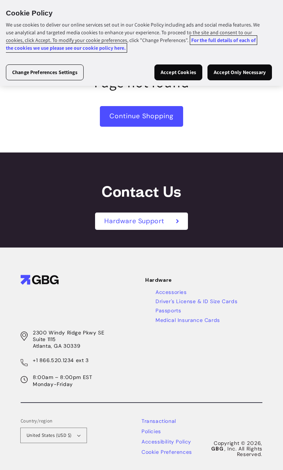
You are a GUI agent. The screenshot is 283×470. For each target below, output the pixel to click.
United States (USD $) (49, 435)
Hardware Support (135, 221)
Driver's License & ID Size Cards (196, 301)
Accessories (171, 292)
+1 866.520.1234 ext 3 (61, 360)
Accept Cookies (178, 72)
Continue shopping (141, 116)
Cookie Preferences (167, 452)
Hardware (158, 280)
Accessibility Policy (166, 441)
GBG (217, 448)
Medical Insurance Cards (188, 320)
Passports (168, 310)
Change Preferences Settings (44, 72)
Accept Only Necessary (240, 72)
